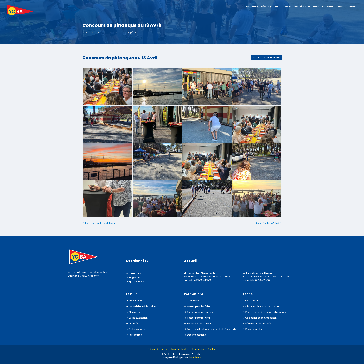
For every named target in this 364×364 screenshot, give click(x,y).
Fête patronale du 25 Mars (98, 223)
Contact (212, 349)
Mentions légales (179, 349)
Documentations (196, 334)
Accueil (86, 32)
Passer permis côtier (198, 306)
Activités (133, 323)
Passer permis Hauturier (200, 312)
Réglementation (254, 329)
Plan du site (198, 349)
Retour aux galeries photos (266, 57)
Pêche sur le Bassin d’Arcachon (262, 306)
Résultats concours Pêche (259, 323)
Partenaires (135, 334)
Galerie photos (137, 329)
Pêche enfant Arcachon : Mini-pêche (266, 312)
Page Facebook (135, 281)
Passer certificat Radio (199, 323)
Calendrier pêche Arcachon (261, 317)
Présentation (136, 300)
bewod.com (195, 357)
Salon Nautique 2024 (269, 223)
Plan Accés (135, 312)
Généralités (193, 300)
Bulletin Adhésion (138, 317)
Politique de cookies (157, 349)
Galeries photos (103, 32)
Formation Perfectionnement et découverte (212, 329)
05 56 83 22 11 (133, 273)
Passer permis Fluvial (198, 317)
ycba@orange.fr (135, 277)
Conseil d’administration (142, 306)
